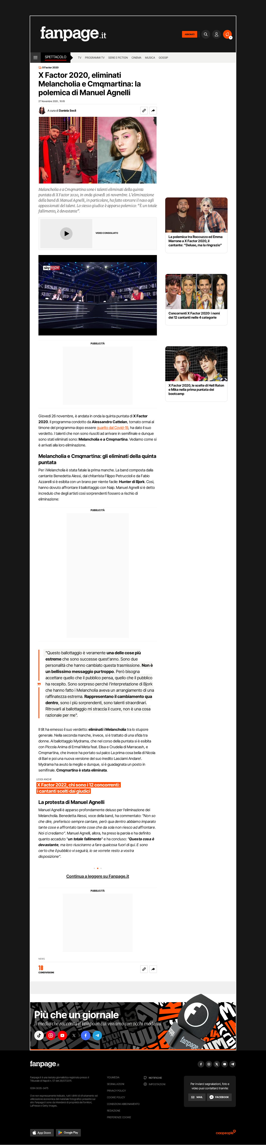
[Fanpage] (44, 1064)
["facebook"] (85, 1035)
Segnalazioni (115, 1084)
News (41, 959)
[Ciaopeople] (226, 1133)
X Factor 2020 (50, 67)
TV (79, 57)
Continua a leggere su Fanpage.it (97, 876)
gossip (163, 57)
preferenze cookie (119, 1117)
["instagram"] (50, 1035)
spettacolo (55, 57)
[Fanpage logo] (68, 34)
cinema (136, 57)
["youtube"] (62, 1035)
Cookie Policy (116, 1097)
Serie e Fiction (118, 57)
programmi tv (95, 57)
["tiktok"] (39, 1035)
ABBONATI (190, 34)
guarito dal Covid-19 (112, 427)
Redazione (113, 1110)
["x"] (74, 1035)
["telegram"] (97, 1035)
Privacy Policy (116, 1090)
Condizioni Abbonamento (123, 1104)
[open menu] (35, 57)
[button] (153, 110)
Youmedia (113, 1077)
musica (150, 57)
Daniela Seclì (67, 110)
